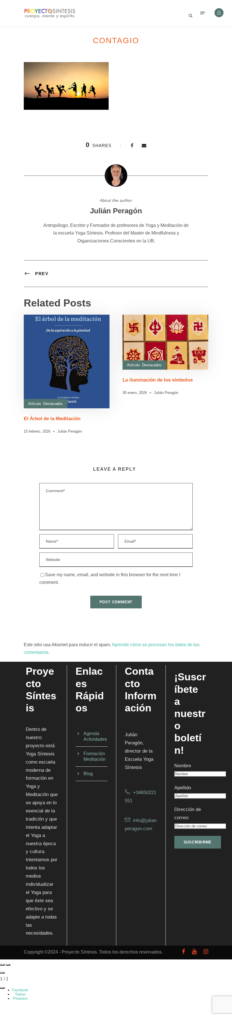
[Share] (2, 988)
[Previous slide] (2, 965)
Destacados (53, 404)
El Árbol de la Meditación (52, 418)
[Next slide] (8, 965)
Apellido (182, 787)
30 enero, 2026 (135, 393)
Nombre (182, 765)
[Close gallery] (2, 973)
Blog (88, 773)
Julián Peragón (116, 211)
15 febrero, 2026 (37, 431)
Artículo (34, 404)
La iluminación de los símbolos (158, 380)
